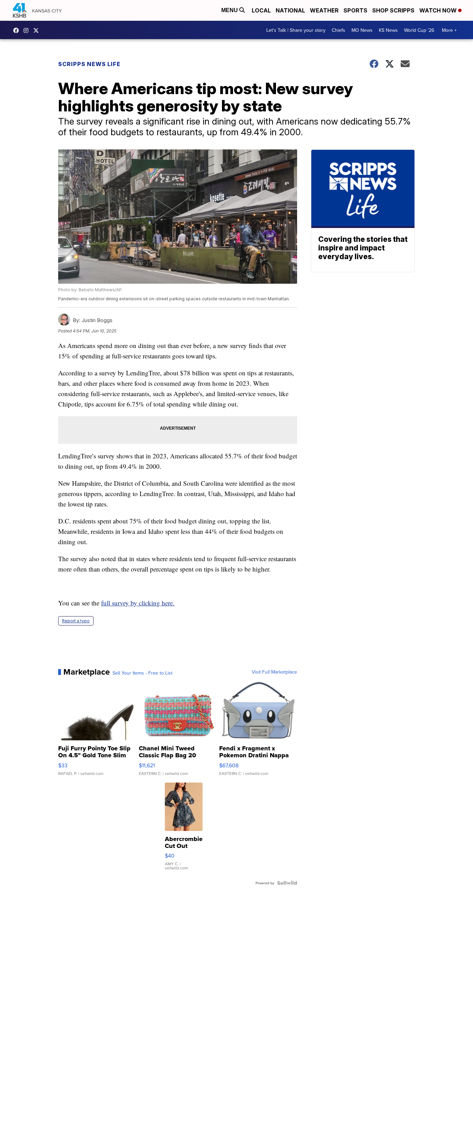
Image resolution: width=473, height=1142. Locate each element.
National (290, 10)
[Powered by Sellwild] (287, 882)
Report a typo (76, 620)
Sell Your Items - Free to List (142, 672)
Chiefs (338, 30)
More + (449, 30)
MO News (362, 30)
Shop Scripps (393, 10)
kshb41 (17, 30)
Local (261, 10)
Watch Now (438, 10)
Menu (230, 10)
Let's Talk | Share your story (295, 30)
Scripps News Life (89, 64)
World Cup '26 (419, 30)
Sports (355, 10)
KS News (388, 30)
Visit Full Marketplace (274, 671)
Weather (324, 10)
